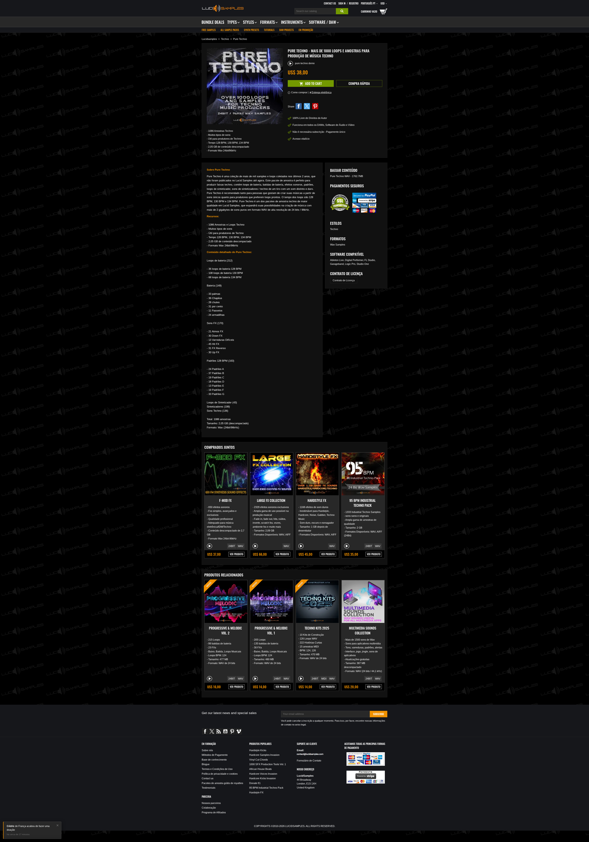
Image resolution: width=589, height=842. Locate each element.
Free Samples (209, 30)
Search (342, 11)
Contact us (330, 3)
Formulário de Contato (309, 760)
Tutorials (269, 30)
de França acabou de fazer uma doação (28, 828)
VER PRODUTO (236, 554)
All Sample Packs (230, 30)
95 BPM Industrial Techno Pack (362, 503)
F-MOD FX (225, 500)
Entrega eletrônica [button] (320, 92)
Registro (353, 3)
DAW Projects (286, 30)
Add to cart (305, 83)
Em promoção (306, 30)
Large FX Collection (271, 500)
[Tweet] (307, 106)
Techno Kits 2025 (317, 628)
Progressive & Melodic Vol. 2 (225, 630)
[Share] (299, 106)
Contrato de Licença (344, 280)
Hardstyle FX (317, 500)
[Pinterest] (315, 106)
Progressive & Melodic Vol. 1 (271, 630)
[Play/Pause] (209, 546)
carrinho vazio (369, 11)
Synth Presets (251, 30)
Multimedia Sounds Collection (362, 630)
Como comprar (299, 92)
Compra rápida (359, 83)
